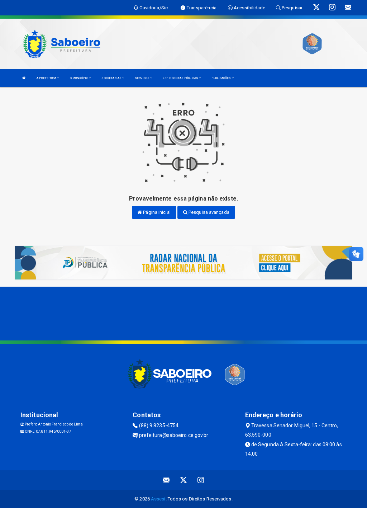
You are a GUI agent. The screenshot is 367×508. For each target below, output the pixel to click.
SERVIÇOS (142, 78)
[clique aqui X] (183, 480)
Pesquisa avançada (208, 212)
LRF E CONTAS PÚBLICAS (181, 78)
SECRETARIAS (111, 78)
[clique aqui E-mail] (166, 480)
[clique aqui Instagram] (201, 480)
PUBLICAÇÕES (221, 78)
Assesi (158, 499)
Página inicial (156, 212)
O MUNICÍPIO (79, 78)
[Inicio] (24, 78)
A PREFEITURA (47, 78)
